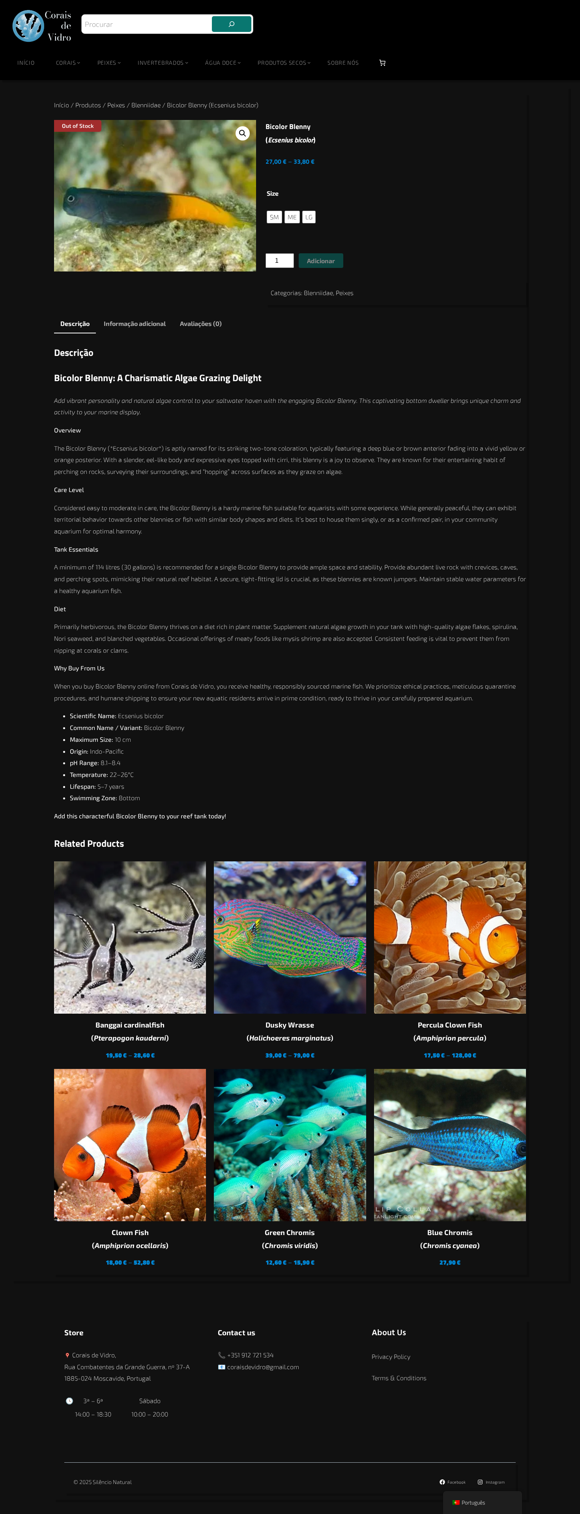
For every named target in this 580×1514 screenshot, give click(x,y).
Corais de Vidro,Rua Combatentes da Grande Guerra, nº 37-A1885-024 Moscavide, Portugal (127, 1366)
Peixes (116, 105)
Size (273, 193)
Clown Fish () (130, 1239)
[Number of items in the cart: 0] (382, 63)
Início (25, 62)
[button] (243, 133)
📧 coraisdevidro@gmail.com (258, 1366)
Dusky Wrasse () (290, 1031)
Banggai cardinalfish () (130, 1031)
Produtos (88, 105)
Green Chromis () (290, 1239)
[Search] (231, 24)
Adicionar (321, 260)
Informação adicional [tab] (135, 323)
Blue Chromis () (450, 1239)
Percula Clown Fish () (449, 1031)
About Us (389, 1333)
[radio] (274, 217)
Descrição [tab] (75, 323)
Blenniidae (146, 105)
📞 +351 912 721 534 (246, 1355)
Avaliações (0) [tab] (201, 323)
